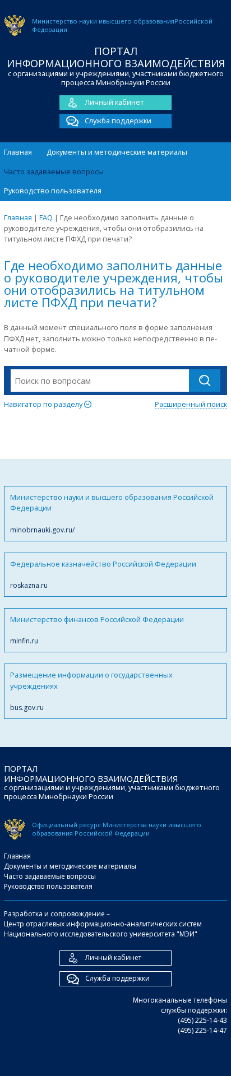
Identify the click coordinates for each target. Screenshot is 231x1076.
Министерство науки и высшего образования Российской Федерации (112, 513)
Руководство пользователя (52, 190)
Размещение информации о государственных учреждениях (91, 691)
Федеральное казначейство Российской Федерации (103, 574)
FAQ (46, 217)
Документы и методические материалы (117, 152)
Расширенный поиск (191, 404)
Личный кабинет (114, 102)
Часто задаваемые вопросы (54, 171)
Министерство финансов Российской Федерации (97, 630)
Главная (18, 152)
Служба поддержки (118, 120)
